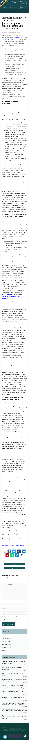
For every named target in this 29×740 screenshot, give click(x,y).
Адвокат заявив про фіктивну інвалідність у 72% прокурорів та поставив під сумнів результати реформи (14, 716)
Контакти (4, 650)
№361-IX (18, 37)
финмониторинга (16, 32)
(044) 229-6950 (9, 7)
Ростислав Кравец (7, 294)
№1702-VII (11, 39)
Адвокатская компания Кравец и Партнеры (13, 545)
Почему (8, 32)
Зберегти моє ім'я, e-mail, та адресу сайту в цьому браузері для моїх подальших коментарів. (14, 619)
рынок (11, 32)
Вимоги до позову (7, 644)
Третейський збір (6, 641)
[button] (14, 11)
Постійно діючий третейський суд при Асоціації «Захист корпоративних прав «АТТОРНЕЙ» (14, 2)
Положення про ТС (7, 638)
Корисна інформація (7, 647)
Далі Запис (15, 568)
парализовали (4, 32)
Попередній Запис (15, 564)
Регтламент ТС (5, 635)
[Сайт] (14, 613)
